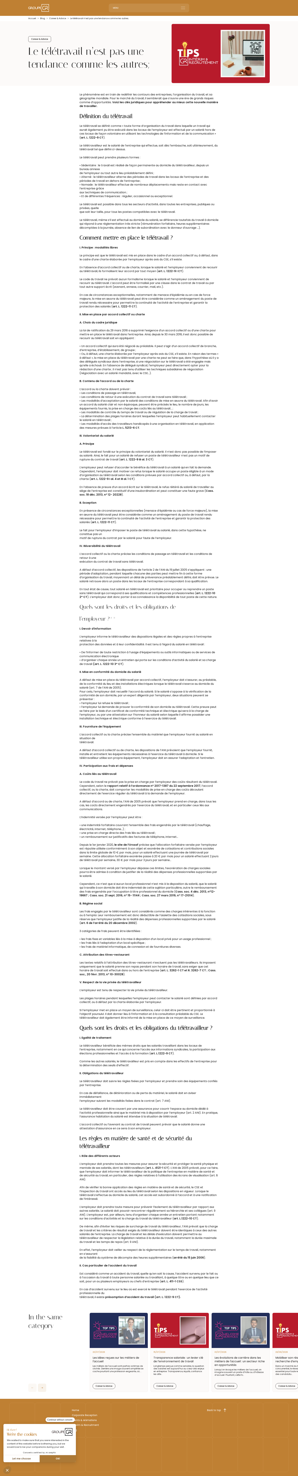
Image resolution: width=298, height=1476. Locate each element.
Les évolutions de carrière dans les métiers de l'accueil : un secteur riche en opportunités (240, 1361)
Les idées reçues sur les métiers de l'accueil (116, 1359)
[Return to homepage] (38, 8)
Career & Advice (57, 18)
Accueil (32, 18)
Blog (42, 18)
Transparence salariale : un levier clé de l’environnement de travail (178, 1359)
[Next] (42, 1388)
